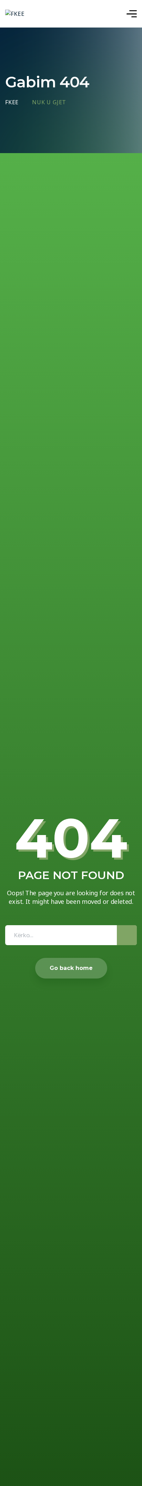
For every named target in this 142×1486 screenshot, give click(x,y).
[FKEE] (14, 13)
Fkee (12, 102)
